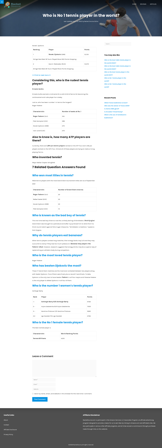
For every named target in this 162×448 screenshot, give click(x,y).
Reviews (143, 4)
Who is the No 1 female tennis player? (57, 322)
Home (134, 4)
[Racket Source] (12, 5)
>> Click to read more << (41, 75)
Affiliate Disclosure (10, 429)
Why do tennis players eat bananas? (57, 235)
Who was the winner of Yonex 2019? (117, 106)
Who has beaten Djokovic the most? (56, 266)
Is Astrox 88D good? (111, 109)
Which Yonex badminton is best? (116, 103)
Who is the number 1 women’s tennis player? (62, 285)
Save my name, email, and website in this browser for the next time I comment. (63, 394)
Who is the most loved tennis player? (57, 255)
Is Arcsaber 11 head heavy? (113, 112)
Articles (153, 4)
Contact (6, 425)
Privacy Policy (8, 434)
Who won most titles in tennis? (53, 175)
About (6, 420)
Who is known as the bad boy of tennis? (59, 215)
